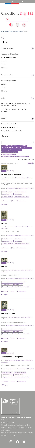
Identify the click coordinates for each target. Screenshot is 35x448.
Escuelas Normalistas (7, 194)
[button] (5, 38)
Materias (4, 68)
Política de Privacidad (8, 435)
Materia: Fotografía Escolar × (9, 154)
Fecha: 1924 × (23, 145)
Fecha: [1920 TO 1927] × (8, 147)
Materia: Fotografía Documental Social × (11, 150)
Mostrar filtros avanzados (26, 159)
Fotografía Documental (7, 196)
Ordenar (30, 164)
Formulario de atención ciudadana (21, 433)
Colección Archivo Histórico (16, 31)
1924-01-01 (10, 170)
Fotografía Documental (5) (9, 127)
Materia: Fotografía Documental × (10, 145)
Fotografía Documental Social (22, 196)
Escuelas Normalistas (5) (9, 124)
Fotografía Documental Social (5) (11, 131)
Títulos (3, 64)
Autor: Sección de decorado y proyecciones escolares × (15, 156)
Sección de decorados (7, 191)
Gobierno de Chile (7, 422)
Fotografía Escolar (18, 194)
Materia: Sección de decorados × (10, 152)
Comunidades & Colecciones (9, 54)
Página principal (5, 31)
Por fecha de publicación (8, 57)
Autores (3, 61)
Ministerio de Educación (20, 191)
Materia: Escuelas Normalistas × (23, 147)
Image (3, 170)
